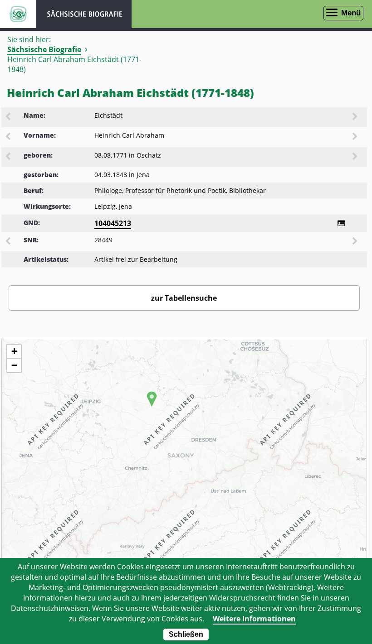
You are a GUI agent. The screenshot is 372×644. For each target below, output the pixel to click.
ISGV (18, 14)
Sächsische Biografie (44, 49)
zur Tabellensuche (184, 298)
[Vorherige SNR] (8, 241)
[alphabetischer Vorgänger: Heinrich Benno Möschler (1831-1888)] (8, 137)
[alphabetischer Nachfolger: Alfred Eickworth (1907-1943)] (355, 117)
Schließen (186, 634)
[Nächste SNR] (355, 241)
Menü (351, 13)
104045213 (112, 223)
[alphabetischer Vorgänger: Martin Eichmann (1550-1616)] (8, 117)
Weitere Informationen (254, 619)
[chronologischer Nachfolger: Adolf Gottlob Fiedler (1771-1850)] (355, 157)
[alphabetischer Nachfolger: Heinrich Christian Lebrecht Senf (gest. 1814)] (355, 137)
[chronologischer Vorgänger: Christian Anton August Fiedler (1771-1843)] (8, 157)
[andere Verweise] (341, 223)
